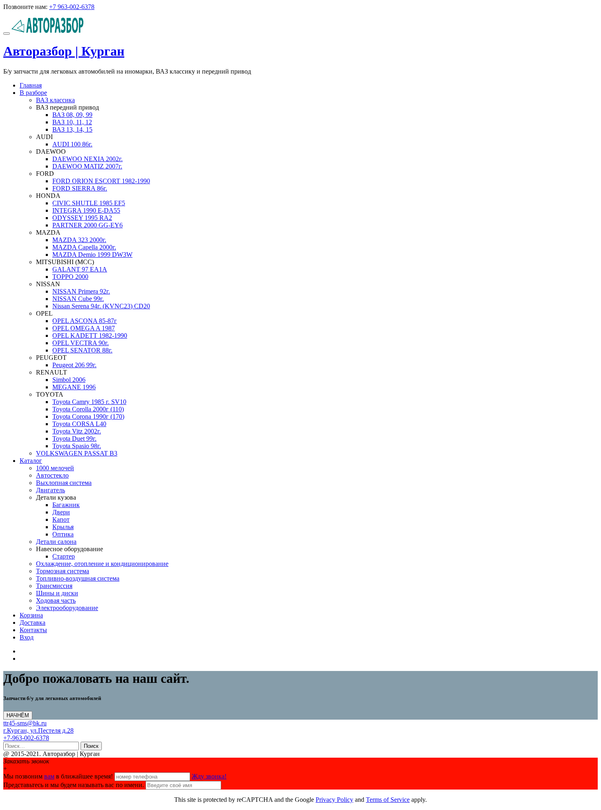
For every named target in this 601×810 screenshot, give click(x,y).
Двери (61, 512)
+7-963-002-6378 (26, 737)
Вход (27, 637)
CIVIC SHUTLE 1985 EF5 (88, 203)
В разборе (33, 92)
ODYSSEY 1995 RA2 (82, 217)
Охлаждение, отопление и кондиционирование (102, 563)
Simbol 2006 (68, 379)
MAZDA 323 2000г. (79, 239)
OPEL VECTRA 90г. (80, 342)
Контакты (33, 629)
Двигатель (50, 490)
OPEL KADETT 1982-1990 (89, 335)
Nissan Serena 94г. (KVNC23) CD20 (101, 306)
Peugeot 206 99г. (74, 364)
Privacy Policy (334, 799)
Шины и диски (57, 593)
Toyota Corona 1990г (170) (88, 416)
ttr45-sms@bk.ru (25, 723)
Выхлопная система (64, 482)
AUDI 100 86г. (72, 144)
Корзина (31, 615)
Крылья (63, 526)
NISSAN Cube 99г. (78, 298)
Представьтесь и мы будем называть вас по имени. (73, 784)
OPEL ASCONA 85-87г (84, 320)
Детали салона (56, 541)
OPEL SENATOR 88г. (82, 350)
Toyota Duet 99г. (74, 438)
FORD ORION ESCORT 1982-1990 (101, 180)
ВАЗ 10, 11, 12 (72, 122)
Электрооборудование (67, 607)
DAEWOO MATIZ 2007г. (87, 166)
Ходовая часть (56, 600)
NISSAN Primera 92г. (81, 291)
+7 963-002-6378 (71, 6)
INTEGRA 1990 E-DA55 (86, 210)
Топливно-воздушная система (77, 578)
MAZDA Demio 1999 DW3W (92, 254)
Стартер (63, 556)
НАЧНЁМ (19, 716)
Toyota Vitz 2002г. (76, 431)
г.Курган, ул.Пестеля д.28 (38, 730)
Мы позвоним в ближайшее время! (58, 776)
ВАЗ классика (55, 99)
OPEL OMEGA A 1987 (83, 328)
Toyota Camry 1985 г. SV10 (89, 401)
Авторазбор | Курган (63, 51)
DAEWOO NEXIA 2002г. (87, 158)
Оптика (63, 534)
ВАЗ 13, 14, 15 (72, 129)
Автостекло (52, 475)
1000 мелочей (55, 467)
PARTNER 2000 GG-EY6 (87, 225)
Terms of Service (388, 799)
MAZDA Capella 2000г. (84, 247)
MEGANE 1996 (74, 387)
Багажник (66, 504)
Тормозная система (62, 571)
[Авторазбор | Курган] (47, 31)
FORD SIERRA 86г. (79, 188)
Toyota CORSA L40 (79, 423)
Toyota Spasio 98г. (76, 445)
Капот (61, 519)
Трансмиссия (54, 585)
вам (49, 776)
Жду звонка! (209, 776)
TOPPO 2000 (70, 276)
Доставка (32, 622)
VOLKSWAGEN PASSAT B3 (76, 453)
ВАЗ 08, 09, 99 (72, 114)
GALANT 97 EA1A (79, 269)
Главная (31, 85)
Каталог (31, 460)
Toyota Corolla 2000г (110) (88, 409)
